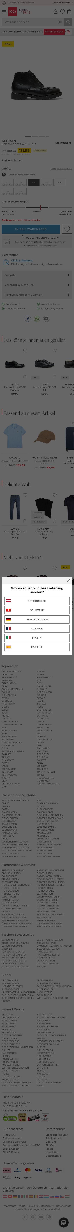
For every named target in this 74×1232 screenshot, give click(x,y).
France (37, 628)
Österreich (37, 601)
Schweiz (37, 610)
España (37, 647)
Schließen (68, 580)
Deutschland (37, 619)
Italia (37, 637)
